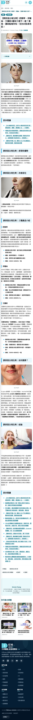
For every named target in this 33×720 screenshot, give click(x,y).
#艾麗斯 (25, 572)
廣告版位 (5, 700)
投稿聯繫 (5, 703)
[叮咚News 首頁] (6, 2)
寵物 (4, 679)
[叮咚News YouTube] (17, 660)
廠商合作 (5, 697)
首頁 (2, 8)
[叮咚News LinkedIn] (8, 660)
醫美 (12, 8)
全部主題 (20, 697)
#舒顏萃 (18, 572)
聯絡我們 (20, 694)
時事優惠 (5, 682)
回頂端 (5, 717)
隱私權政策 (21, 700)
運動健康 (20, 679)
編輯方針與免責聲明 (7, 713)
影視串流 (5, 685)
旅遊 (19, 669)
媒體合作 (5, 694)
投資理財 (20, 685)
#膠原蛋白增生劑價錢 (7, 572)
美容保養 (7, 8)
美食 (4, 669)
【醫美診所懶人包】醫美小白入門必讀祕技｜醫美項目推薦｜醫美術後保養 (8, 615)
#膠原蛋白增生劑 (13, 569)
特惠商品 (20, 682)
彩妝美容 (20, 673)
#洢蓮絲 (4, 569)
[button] (30, 2)
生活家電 (5, 676)
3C (19, 676)
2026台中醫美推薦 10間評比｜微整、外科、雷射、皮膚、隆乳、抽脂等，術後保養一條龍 (24, 616)
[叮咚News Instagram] (12, 660)
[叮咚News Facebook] (3, 660)
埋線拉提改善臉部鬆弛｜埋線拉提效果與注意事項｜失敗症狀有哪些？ (24, 632)
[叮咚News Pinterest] (21, 660)
